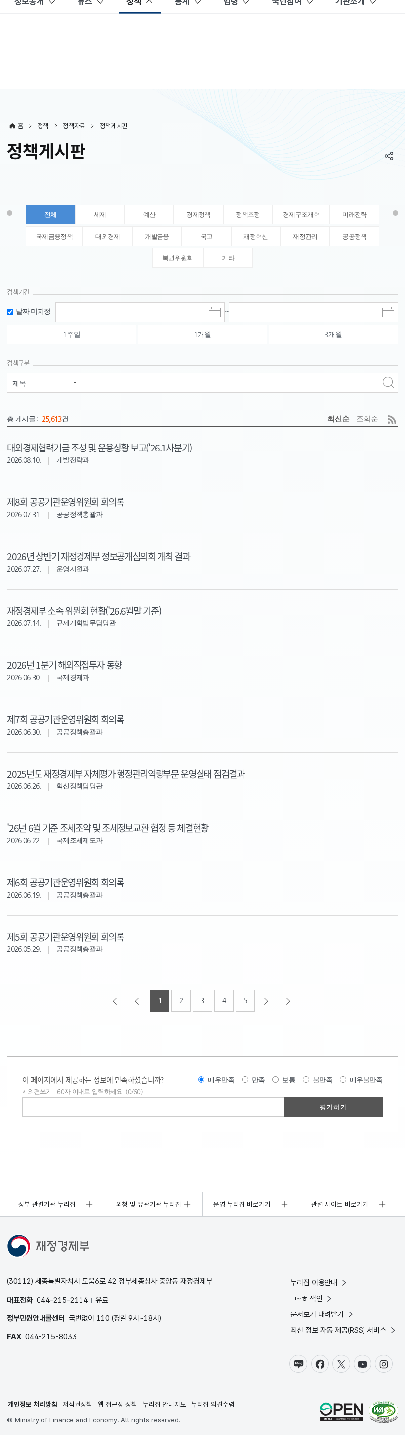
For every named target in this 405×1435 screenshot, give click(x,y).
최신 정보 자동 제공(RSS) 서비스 (338, 1330)
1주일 (72, 334)
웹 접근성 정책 (117, 1404)
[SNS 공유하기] (389, 155)
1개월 (202, 334)
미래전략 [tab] (354, 214)
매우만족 (221, 1079)
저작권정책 (77, 1404)
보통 (288, 1079)
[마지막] (290, 1000)
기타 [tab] (228, 258)
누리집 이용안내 (313, 1282)
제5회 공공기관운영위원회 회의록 (65, 936)
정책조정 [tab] (248, 214)
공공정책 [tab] (354, 236)
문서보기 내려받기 (317, 1314)
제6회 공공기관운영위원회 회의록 (65, 882)
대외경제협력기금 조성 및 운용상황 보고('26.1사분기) (99, 447)
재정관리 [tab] (305, 236)
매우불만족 (366, 1079)
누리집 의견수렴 (213, 1404)
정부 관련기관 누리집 (47, 1204)
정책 (43, 126)
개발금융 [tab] (157, 236)
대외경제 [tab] (107, 236)
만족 (258, 1079)
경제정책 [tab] (198, 214)
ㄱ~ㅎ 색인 (306, 1298)
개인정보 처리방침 (32, 1404)
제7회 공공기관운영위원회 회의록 (65, 719)
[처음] (115, 1000)
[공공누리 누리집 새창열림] (341, 1413)
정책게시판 (114, 126)
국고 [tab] (207, 236)
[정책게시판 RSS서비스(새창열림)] (392, 419)
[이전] (137, 1000)
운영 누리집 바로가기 (242, 1204)
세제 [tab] (100, 214)
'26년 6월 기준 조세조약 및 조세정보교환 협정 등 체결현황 (107, 827)
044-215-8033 (51, 1336)
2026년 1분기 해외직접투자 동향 (64, 664)
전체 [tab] (50, 214)
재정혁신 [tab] (255, 236)
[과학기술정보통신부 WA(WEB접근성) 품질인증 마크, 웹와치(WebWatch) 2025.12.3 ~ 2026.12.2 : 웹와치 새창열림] (383, 1413)
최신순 (338, 418)
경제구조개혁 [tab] (301, 214)
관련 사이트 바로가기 (339, 1204)
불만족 (322, 1079)
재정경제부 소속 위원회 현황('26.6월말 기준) (84, 610)
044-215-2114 (62, 1300)
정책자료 (74, 126)
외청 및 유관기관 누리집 (148, 1204)
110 (103, 1318)
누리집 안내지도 (164, 1404)
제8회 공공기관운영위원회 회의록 (65, 501)
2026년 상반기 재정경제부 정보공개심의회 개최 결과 (98, 556)
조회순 (367, 418)
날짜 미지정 (33, 311)
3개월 (333, 334)
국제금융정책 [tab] (54, 236)
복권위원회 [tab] (177, 258)
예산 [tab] (149, 214)
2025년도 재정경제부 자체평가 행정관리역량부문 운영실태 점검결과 (125, 773)
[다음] (267, 1000)
